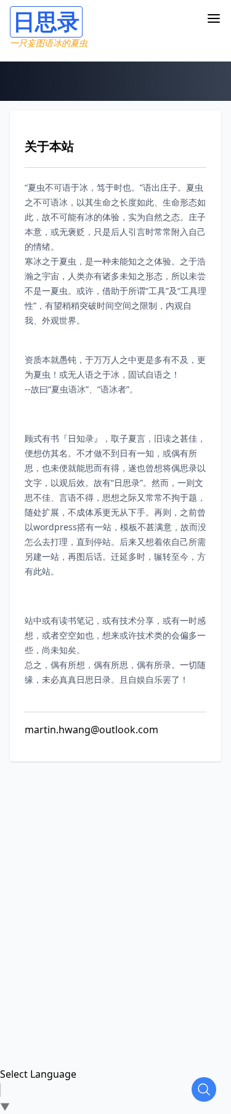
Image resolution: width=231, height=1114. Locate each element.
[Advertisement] (115, 877)
